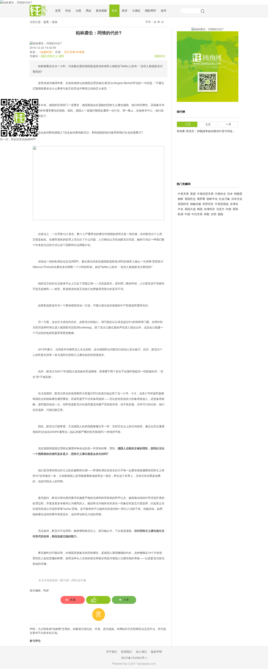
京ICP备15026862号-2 (134, 657)
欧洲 (180, 214)
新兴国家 (101, 10)
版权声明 (156, 651)
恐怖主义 (52, 56)
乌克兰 (220, 209)
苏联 (235, 209)
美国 (193, 193)
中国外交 (220, 193)
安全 (114, 10)
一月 (228, 124)
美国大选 (190, 209)
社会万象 (224, 198)
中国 (187, 214)
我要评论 (159, 56)
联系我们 (126, 651)
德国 (43, 56)
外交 (68, 10)
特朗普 (238, 193)
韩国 (199, 209)
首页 (58, 10)
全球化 (234, 204)
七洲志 (136, 10)
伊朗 (206, 214)
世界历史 (207, 204)
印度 (228, 209)
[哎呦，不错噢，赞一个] (98, 600)
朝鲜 (180, 198)
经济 (124, 10)
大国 (78, 10)
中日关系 (196, 214)
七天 (208, 124)
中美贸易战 (222, 204)
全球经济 (209, 209)
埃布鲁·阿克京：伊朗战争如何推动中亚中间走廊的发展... (211, 131)
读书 (163, 10)
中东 (180, 209)
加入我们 (141, 651)
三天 (188, 124)
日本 (230, 193)
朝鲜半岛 (212, 198)
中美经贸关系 (205, 193)
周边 (88, 10)
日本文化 (236, 198)
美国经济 (183, 204)
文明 (213, 214)
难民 (61, 56)
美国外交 (190, 198)
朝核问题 (195, 204)
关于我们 (111, 651)
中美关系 (183, 193)
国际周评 (150, 10)
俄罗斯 (201, 198)
